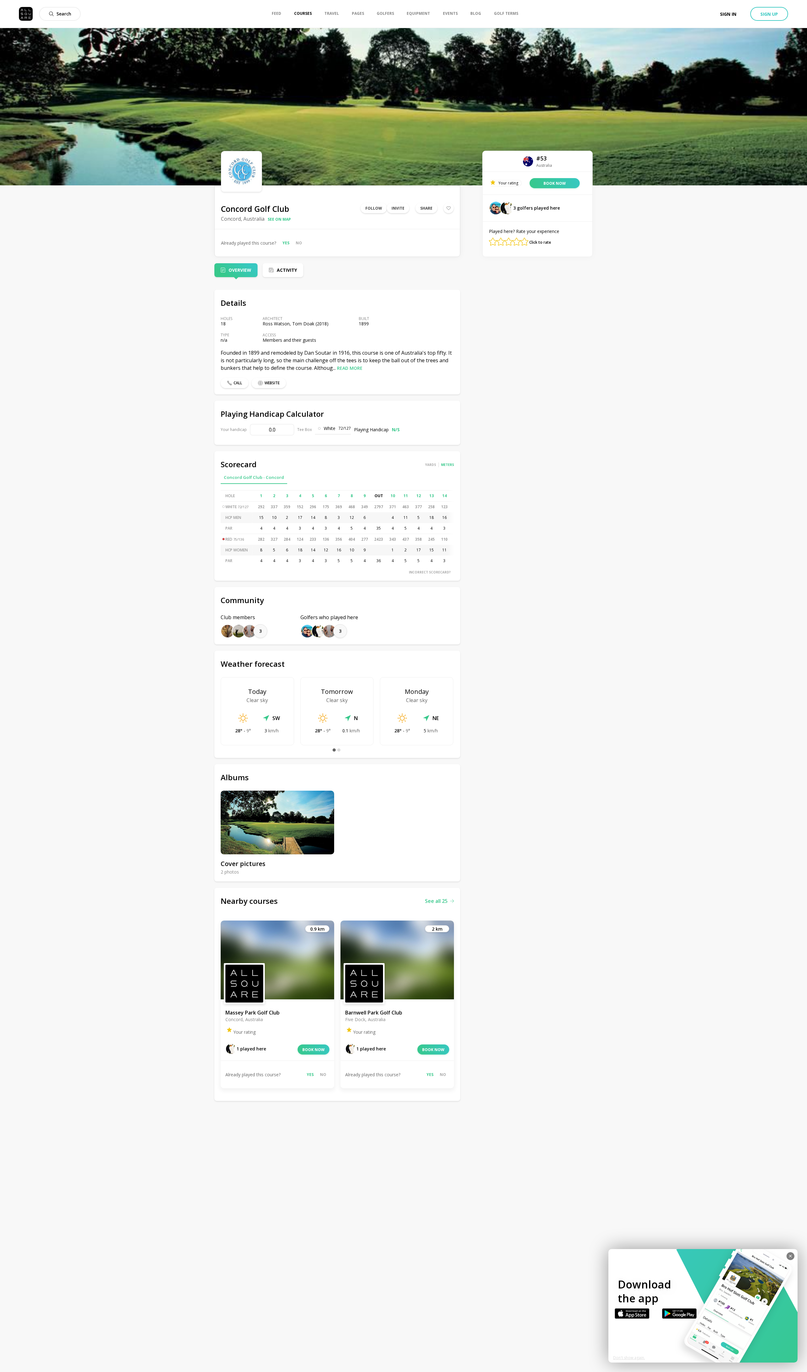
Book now (313, 1049)
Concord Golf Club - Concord (254, 477)
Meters (447, 464)
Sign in (728, 14)
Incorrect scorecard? (430, 572)
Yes (285, 243)
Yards (430, 464)
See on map (279, 219)
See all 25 (436, 901)
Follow (373, 208)
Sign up (769, 14)
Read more (350, 368)
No (299, 243)
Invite (398, 208)
